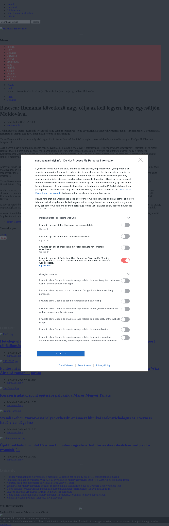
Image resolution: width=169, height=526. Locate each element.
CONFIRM (61, 353)
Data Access (84, 365)
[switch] (125, 225)
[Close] (141, 161)
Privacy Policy (103, 365)
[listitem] (84, 217)
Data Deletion (66, 365)
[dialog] (84, 263)
